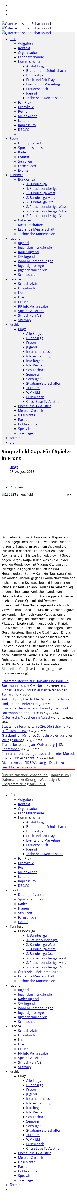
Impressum (27, 125)
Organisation (28, 52)
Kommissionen (29, 61)
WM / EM (33, 392)
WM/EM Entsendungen (35, 261)
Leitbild (23, 120)
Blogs (22, 329)
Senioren (25, 161)
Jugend (31, 93)
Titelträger (26, 433)
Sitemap (24, 320)
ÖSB (13, 39)
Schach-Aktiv (28, 283)
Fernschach (27, 166)
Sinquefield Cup (13, 669)
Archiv (15, 324)
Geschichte (26, 415)
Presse (23, 302)
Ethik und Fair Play (40, 79)
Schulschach (27, 274)
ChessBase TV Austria (43, 401)
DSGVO (23, 129)
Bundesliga (26, 179)
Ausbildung (35, 66)
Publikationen (28, 424)
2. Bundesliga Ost (39, 202)
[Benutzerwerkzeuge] (3, 480)
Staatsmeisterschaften (43, 383)
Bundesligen (35, 75)
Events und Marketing (43, 84)
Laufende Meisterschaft (36, 229)
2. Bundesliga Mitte (41, 197)
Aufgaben (25, 43)
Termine (16, 437)
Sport (14, 138)
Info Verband (36, 365)
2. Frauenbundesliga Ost (45, 215)
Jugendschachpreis (32, 270)
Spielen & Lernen (31, 311)
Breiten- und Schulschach (46, 70)
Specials (24, 428)
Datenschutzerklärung (19, 779)
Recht (22, 111)
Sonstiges (33, 379)
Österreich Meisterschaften (30, 222)
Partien (23, 419)
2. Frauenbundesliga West (46, 206)
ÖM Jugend (26, 256)
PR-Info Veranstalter (33, 306)
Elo (12, 442)
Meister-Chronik (30, 410)
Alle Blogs (33, 333)
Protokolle (26, 107)
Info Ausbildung (38, 356)
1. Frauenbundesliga (42, 188)
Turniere (16, 175)
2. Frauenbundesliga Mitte (46, 211)
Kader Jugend (28, 252)
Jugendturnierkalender (35, 247)
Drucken (16, 487)
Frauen (23, 157)
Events (23, 170)
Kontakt (24, 48)
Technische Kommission (44, 98)
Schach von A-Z (29, 315)
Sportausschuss (30, 147)
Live (21, 297)
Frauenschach (37, 89)
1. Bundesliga (36, 184)
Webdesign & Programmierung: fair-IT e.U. (31, 781)
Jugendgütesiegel (31, 265)
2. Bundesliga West (40, 193)
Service (15, 279)
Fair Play (24, 102)
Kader (22, 152)
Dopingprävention (32, 143)
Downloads (27, 288)
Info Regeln (35, 360)
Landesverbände (31, 57)
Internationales (38, 351)
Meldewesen (27, 116)
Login (22, 292)
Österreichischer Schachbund (25, 775)
